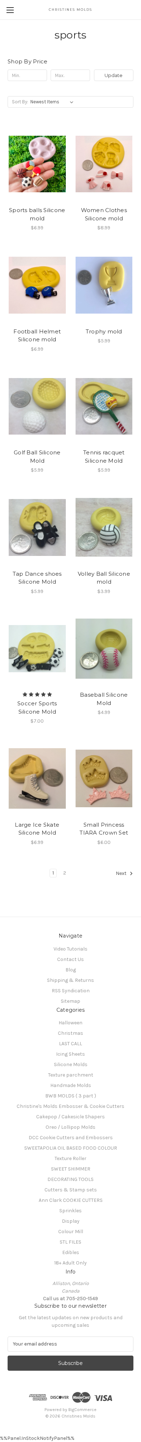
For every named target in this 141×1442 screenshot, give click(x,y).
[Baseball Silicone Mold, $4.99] (104, 648)
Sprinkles (70, 1211)
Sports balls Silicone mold (37, 214)
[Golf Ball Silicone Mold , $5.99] (37, 406)
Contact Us (70, 959)
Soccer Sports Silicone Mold (37, 707)
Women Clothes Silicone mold (104, 214)
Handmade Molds (70, 1085)
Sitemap (70, 1001)
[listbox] (53, 101)
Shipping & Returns (70, 980)
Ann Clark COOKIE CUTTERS (71, 1200)
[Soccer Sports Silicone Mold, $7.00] (37, 648)
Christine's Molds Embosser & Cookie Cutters (70, 1106)
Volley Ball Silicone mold (104, 577)
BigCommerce (82, 1409)
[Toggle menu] (10, 10)
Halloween (70, 1023)
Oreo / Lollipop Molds (70, 1127)
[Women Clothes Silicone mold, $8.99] (104, 163)
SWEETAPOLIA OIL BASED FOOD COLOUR (70, 1148)
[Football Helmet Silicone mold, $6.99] (37, 285)
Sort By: (20, 101)
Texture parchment (70, 1075)
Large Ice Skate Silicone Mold (37, 828)
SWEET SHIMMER (70, 1169)
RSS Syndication (71, 991)
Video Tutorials (70, 949)
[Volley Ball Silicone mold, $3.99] (104, 527)
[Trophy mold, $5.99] (104, 285)
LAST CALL (70, 1044)
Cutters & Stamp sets (70, 1190)
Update (113, 75)
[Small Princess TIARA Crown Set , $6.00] (104, 778)
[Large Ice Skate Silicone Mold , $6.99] (37, 778)
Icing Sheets (70, 1054)
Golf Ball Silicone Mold (37, 456)
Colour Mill (70, 1231)
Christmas (70, 1033)
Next (122, 873)
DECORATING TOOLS (70, 1179)
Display (71, 1221)
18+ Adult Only (70, 1263)
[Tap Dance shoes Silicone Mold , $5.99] (37, 527)
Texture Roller (70, 1158)
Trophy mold (104, 331)
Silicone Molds (70, 1064)
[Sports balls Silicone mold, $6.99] (37, 163)
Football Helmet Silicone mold (37, 335)
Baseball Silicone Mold (104, 698)
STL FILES (70, 1242)
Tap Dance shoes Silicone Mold (37, 577)
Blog (70, 970)
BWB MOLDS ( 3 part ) (70, 1096)
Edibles (70, 1252)
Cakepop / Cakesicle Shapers (70, 1117)
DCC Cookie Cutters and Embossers (71, 1138)
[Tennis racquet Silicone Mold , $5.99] (104, 406)
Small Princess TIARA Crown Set (104, 828)
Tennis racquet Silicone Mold (104, 456)
